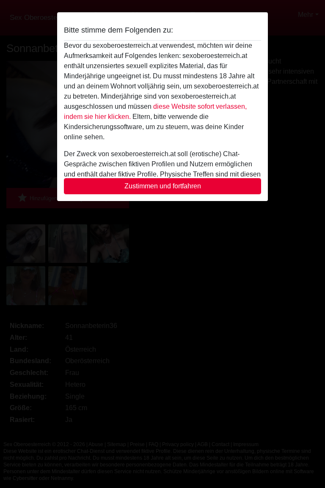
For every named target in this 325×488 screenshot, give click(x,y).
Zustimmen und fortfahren (162, 186)
